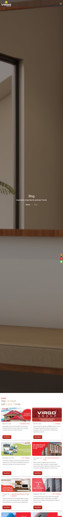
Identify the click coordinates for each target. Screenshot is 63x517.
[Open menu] (61, 4)
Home (28, 205)
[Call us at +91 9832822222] (61, 258)
